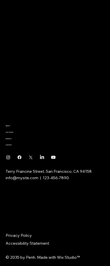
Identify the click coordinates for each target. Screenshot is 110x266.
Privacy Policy (19, 235)
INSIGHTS (9, 139)
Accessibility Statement (27, 243)
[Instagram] (8, 157)
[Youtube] (53, 157)
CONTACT (9, 145)
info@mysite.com (22, 177)
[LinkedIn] (42, 157)
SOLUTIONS (9, 132)
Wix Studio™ (68, 257)
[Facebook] (19, 157)
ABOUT (8, 126)
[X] (30, 157)
